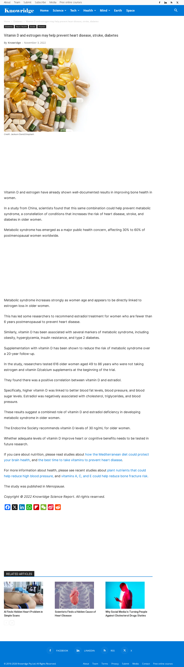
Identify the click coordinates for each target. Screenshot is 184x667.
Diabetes (17, 21)
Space (130, 10)
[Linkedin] (165, 2)
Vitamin (41, 26)
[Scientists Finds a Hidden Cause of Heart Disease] (78, 595)
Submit (27, 2)
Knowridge (14, 42)
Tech (73, 10)
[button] (175, 11)
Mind (103, 10)
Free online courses (71, 2)
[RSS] (171, 2)
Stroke (32, 26)
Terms (105, 663)
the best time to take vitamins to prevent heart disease (80, 460)
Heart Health (21, 26)
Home (44, 10)
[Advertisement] (78, 163)
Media (52, 2)
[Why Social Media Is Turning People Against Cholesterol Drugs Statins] (129, 595)
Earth (118, 10)
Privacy (115, 663)
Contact (146, 663)
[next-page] (12, 623)
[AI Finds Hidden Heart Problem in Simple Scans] (27, 595)
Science (58, 10)
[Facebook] (159, 2)
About (7, 2)
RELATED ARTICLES (19, 574)
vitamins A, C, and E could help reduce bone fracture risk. (104, 476)
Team (17, 2)
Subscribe (40, 2)
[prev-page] (6, 623)
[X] (177, 2)
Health (88, 10)
